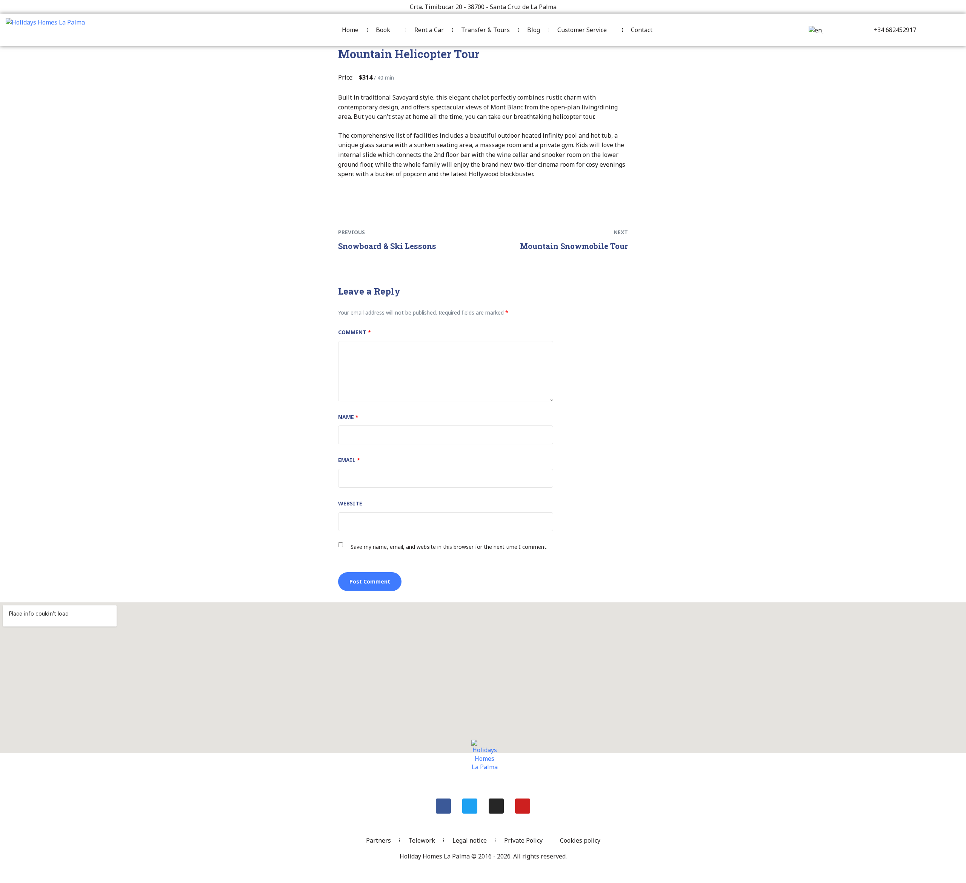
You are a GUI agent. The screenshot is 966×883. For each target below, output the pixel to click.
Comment (354, 332)
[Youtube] (522, 806)
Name (348, 417)
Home (350, 30)
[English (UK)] (815, 30)
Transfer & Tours (485, 30)
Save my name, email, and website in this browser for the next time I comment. (449, 546)
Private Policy (523, 840)
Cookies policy (580, 840)
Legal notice (469, 840)
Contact (641, 30)
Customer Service (582, 30)
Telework (421, 840)
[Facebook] (443, 806)
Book (383, 30)
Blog (533, 30)
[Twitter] (469, 806)
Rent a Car (429, 30)
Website (350, 503)
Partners (378, 840)
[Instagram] (496, 806)
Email (349, 460)
